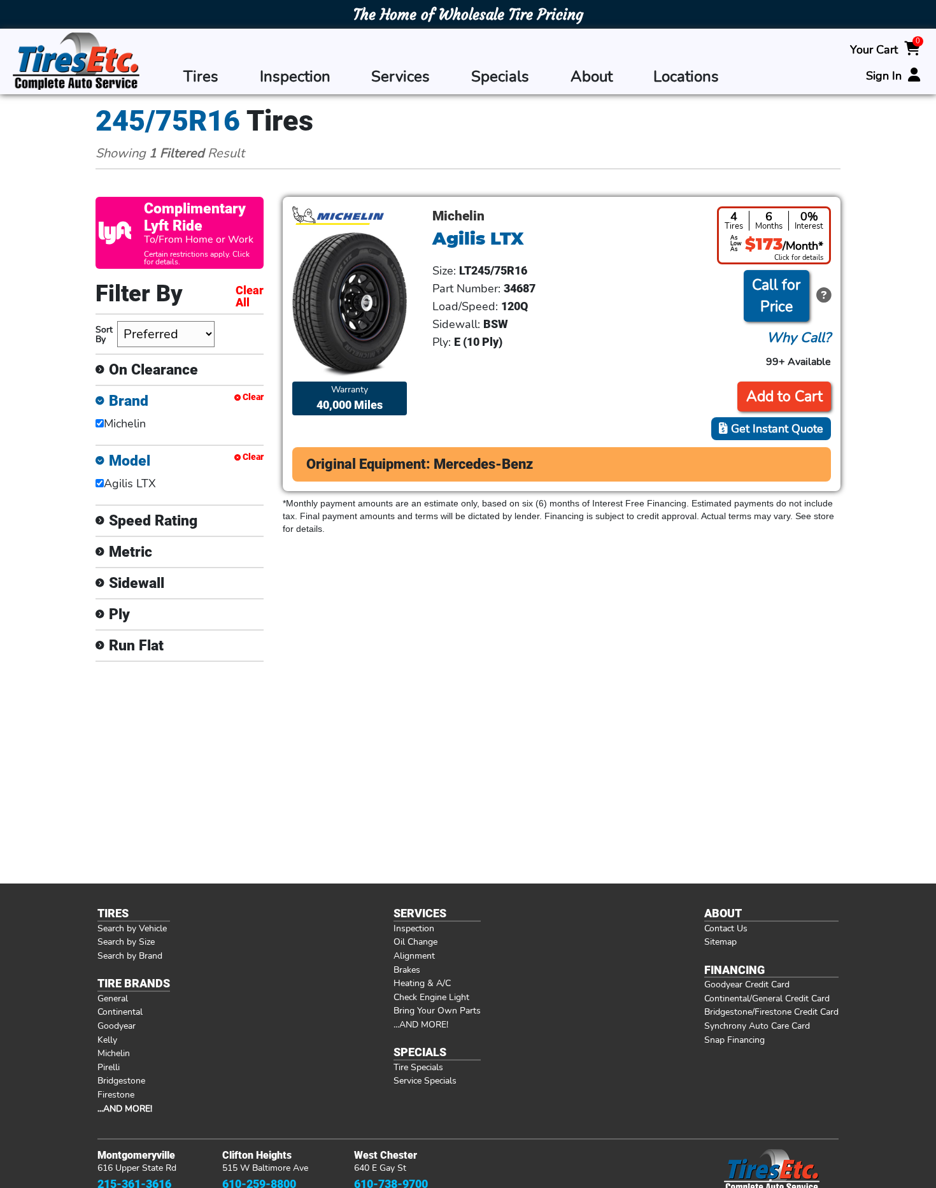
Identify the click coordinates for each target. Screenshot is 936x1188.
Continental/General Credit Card (767, 998)
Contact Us (726, 928)
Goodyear (116, 1025)
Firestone (115, 1094)
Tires (200, 76)
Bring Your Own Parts (437, 1010)
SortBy (104, 334)
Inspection (295, 76)
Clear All (250, 297)
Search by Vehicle (132, 928)
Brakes (407, 969)
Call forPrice (776, 296)
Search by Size (126, 941)
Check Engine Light (431, 997)
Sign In (884, 75)
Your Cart (874, 49)
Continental (120, 1011)
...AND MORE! (421, 1024)
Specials (500, 76)
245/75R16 (168, 121)
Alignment (414, 955)
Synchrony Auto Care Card (757, 1025)
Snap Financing (734, 1039)
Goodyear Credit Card (747, 984)
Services (400, 76)
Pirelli (108, 1067)
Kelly (107, 1039)
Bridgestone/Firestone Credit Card (771, 1011)
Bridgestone (121, 1080)
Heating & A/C (422, 983)
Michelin (125, 423)
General (112, 998)
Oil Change (415, 941)
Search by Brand (129, 955)
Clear (253, 397)
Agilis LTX (130, 483)
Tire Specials (418, 1067)
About (592, 76)
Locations (686, 76)
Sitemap (720, 941)
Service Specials (425, 1080)
